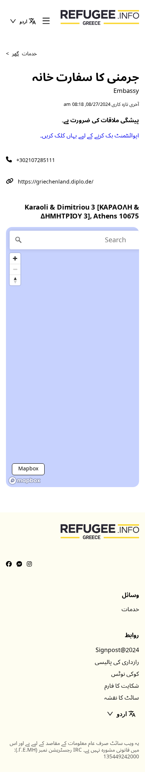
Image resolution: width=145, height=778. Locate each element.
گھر (15, 53)
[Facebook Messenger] (19, 564)
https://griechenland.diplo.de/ (55, 181)
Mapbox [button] (28, 468)
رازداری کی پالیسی (117, 662)
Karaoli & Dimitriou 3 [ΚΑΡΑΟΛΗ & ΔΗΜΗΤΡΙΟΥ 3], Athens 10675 (82, 212)
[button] (22, 21)
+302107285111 (35, 160)
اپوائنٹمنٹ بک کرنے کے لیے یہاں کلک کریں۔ (89, 135)
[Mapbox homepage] (24, 480)
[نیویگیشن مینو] (46, 21)
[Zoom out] (15, 269)
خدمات (130, 609)
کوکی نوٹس (125, 674)
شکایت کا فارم (121, 685)
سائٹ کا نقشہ (121, 697)
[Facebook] (9, 564)
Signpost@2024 (117, 650)
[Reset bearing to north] (15, 280)
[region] (72, 357)
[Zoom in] (15, 258)
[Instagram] (29, 564)
